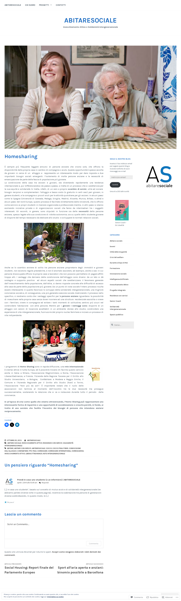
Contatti (61, 5)
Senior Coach (115, 301)
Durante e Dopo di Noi (119, 263)
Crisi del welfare (116, 257)
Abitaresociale (33, 440)
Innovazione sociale (118, 274)
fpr (30, 451)
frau (34, 451)
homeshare (42, 451)
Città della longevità (118, 252)
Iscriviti (115, 185)
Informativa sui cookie (55, 597)
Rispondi (45, 483)
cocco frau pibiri (60, 448)
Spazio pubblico (116, 315)
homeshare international (59, 451)
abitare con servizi (22, 448)
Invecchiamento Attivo (32, 443)
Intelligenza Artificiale (119, 279)
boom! (112, 246)
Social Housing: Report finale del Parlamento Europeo (29, 568)
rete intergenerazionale (54, 454)
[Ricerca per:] (122, 325)
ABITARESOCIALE (13, 5)
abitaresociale (38, 448)
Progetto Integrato (118, 290)
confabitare (22, 451)
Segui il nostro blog (120, 159)
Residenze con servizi (52, 443)
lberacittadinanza (34, 454)
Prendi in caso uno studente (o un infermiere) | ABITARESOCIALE (48, 479)
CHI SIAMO (30, 5)
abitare (10, 448)
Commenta (93, 543)
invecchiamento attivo (15, 454)
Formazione (115, 268)
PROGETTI (44, 5)
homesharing (78, 451)
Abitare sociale (14, 443)
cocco (49, 448)
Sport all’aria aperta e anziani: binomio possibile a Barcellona (80, 568)
